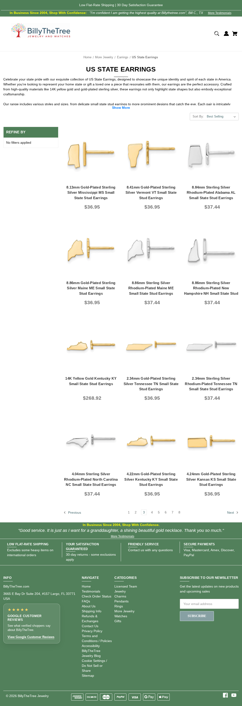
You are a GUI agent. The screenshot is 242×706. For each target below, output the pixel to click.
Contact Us (90, 626)
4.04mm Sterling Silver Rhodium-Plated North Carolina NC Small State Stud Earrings (91, 479)
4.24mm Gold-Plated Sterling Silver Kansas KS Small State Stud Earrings (211, 479)
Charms (120, 596)
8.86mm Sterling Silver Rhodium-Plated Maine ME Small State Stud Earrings (151, 288)
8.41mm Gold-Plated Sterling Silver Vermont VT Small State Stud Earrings (151, 192)
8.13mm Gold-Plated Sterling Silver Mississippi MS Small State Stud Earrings (90, 192)
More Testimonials (219, 13)
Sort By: (198, 116)
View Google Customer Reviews (31, 637)
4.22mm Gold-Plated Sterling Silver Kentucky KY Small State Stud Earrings (151, 479)
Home (86, 586)
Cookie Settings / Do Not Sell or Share (94, 665)
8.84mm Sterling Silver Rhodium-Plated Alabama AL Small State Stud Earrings (211, 192)
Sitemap (88, 675)
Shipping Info (91, 611)
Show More (121, 107)
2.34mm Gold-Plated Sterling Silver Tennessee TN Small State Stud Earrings (151, 383)
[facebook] (225, 695)
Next (231, 512)
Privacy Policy (92, 631)
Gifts (117, 621)
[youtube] (233, 695)
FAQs (86, 601)
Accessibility (91, 646)
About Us (88, 606)
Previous (74, 512)
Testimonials (91, 591)
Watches (120, 616)
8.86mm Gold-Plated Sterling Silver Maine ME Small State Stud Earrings (90, 288)
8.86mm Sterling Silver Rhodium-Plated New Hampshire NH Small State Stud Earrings (211, 291)
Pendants (121, 601)
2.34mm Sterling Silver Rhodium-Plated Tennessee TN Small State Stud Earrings (211, 383)
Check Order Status (96, 596)
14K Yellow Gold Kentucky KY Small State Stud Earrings (91, 381)
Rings (118, 606)
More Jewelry (124, 611)
